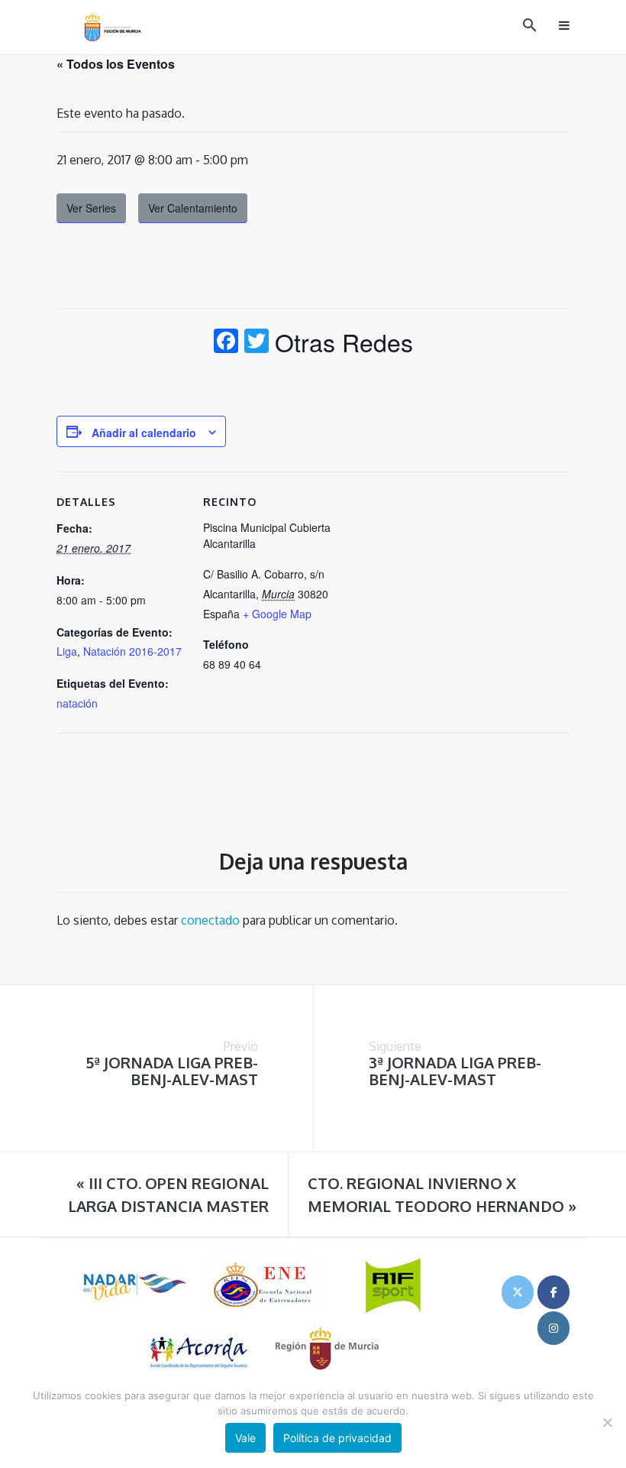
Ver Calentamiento (192, 208)
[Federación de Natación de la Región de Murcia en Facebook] (553, 1292)
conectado (210, 920)
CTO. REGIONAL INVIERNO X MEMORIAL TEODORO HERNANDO (442, 1194)
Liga (66, 651)
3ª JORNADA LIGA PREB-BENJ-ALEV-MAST (455, 1070)
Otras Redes (344, 341)
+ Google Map (277, 613)
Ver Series (91, 208)
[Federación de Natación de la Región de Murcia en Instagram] (553, 1328)
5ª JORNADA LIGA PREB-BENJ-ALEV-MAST (172, 1070)
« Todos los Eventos (115, 64)
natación (77, 703)
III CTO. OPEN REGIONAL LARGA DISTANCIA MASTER (168, 1194)
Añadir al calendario (144, 432)
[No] (607, 1422)
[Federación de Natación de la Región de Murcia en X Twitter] (518, 1292)
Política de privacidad (337, 1437)
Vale (245, 1437)
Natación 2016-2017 (132, 651)
